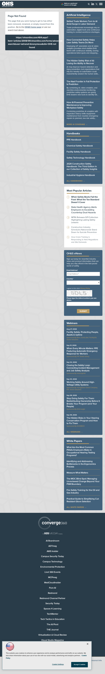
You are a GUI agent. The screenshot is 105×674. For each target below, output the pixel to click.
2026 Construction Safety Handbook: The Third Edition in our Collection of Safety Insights (82, 166)
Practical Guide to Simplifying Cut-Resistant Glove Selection (83, 500)
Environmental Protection (52, 567)
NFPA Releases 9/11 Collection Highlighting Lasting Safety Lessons (84, 220)
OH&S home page (33, 27)
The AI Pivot (52, 624)
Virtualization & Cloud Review (52, 635)
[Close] (87, 644)
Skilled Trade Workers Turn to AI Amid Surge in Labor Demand (82, 22)
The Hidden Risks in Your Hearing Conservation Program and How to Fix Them (83, 421)
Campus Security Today (52, 556)
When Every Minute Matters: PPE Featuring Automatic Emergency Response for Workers (82, 351)
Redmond (52, 593)
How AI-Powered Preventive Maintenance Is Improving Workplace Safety (80, 105)
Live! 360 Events (52, 572)
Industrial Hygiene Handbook (81, 175)
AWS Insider (52, 551)
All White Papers (75, 507)
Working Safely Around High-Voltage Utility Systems (81, 383)
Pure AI (52, 588)
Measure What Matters (77, 472)
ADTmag (52, 546)
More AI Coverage (76, 124)
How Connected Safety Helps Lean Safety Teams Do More (81, 41)
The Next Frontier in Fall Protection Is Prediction (83, 83)
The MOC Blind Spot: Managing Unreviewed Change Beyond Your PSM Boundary (83, 481)
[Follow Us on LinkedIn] (92, 4)
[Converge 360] (52, 523)
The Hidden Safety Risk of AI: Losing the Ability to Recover (80, 62)
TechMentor (52, 614)
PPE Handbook (74, 139)
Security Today (52, 603)
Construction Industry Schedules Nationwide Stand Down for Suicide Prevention (84, 230)
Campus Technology (52, 561)
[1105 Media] (52, 533)
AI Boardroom (52, 540)
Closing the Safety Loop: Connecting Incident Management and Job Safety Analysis (83, 368)
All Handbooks (74, 181)
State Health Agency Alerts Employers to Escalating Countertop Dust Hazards (84, 210)
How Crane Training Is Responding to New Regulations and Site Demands (84, 239)
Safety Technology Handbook (81, 157)
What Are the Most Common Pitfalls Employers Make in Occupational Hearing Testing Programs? (81, 451)
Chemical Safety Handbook (80, 145)
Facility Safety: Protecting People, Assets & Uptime (82, 333)
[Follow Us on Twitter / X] (97, 4)
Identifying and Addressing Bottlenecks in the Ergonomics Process (81, 464)
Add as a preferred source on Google (70, 4)
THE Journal (53, 629)
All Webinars (73, 432)
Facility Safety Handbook (79, 151)
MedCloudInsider (52, 582)
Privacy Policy (85, 288)
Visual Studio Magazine (52, 640)
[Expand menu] (101, 4)
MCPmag (52, 577)
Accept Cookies (79, 665)
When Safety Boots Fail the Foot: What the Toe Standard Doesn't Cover (85, 200)
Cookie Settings (58, 664)
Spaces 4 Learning (52, 608)
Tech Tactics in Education (52, 619)
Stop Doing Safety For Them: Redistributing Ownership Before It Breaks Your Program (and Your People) (83, 402)
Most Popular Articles (79, 190)
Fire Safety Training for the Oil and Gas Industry (83, 491)
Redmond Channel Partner (52, 598)
